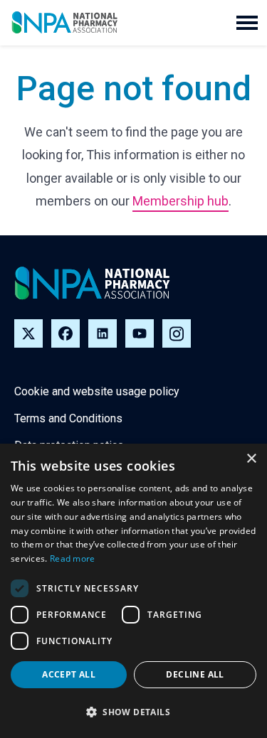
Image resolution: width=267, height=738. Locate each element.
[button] (247, 23)
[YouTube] (139, 333)
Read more (72, 558)
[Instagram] (176, 333)
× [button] (251, 459)
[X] (28, 333)
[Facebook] (65, 333)
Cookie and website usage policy (96, 391)
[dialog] (133, 591)
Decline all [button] (195, 674)
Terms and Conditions (68, 418)
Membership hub (180, 200)
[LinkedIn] (102, 333)
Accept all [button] (68, 674)
